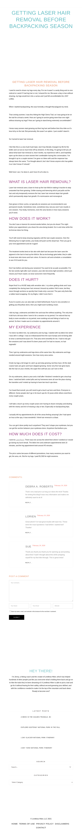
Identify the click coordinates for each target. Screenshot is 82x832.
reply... (28, 502)
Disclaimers (62, 824)
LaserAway (20, 440)
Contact (41, 828)
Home (15, 824)
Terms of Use (27, 824)
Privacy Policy (45, 824)
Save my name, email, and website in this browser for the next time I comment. (33, 611)
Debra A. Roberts (39, 486)
